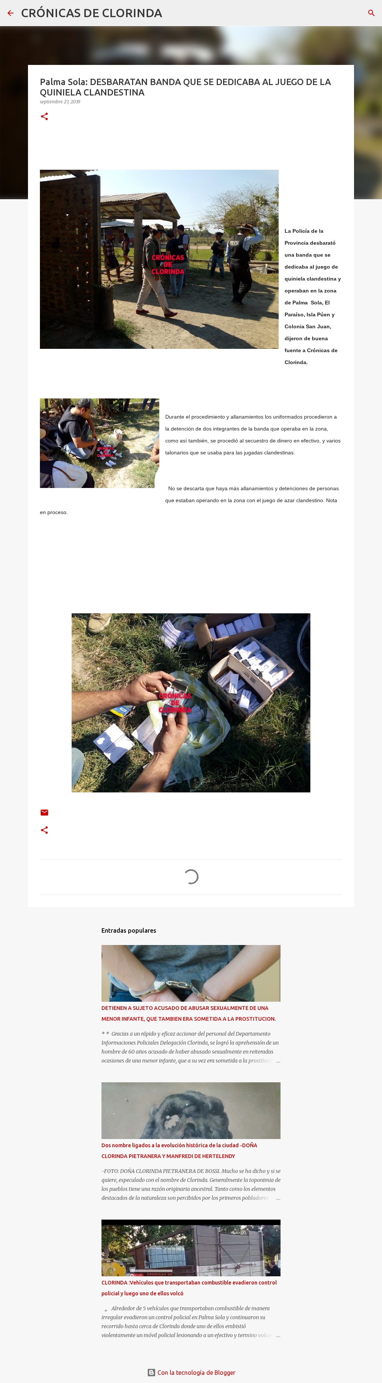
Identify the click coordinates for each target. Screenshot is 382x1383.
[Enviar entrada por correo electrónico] (44, 815)
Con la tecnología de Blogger (195, 1372)
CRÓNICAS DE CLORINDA (91, 12)
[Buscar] (172, 13)
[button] (44, 117)
